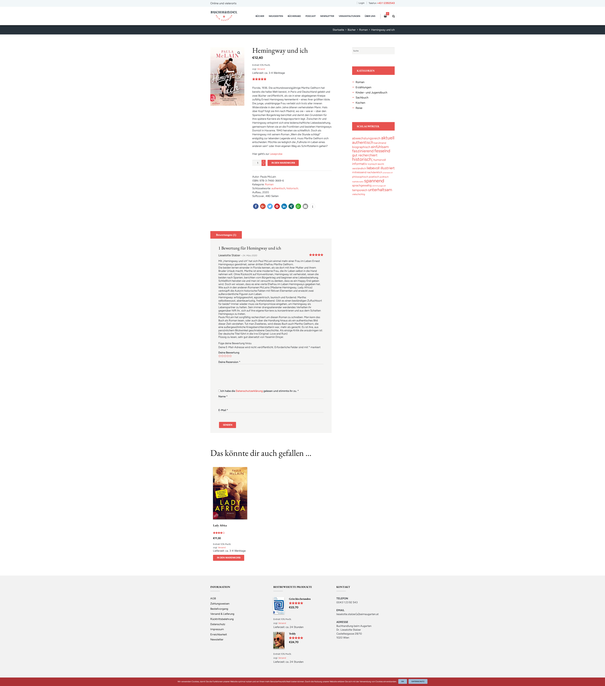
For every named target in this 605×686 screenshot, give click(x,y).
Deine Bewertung (228, 352)
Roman (363, 29)
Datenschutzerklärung (249, 390)
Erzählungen (363, 87)
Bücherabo (294, 16)
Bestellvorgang (219, 608)
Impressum (217, 629)
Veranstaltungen (349, 16)
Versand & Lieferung (222, 613)
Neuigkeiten (276, 16)
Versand (261, 69)
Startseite (338, 29)
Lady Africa (220, 525)
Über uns (370, 16)
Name (223, 396)
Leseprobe (276, 153)
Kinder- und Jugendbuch (371, 92)
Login (361, 3)
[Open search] (393, 16)
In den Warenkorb (283, 162)
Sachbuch (362, 97)
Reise (359, 107)
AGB (213, 598)
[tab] (226, 235)
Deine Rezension (229, 362)
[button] (256, 206)
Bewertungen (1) (226, 234)
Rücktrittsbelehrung (222, 619)
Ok (402, 681)
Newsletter (327, 16)
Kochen (360, 102)
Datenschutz (217, 624)
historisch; (292, 188)
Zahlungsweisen (219, 603)
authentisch (278, 188)
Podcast (310, 16)
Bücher (260, 16)
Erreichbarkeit (218, 634)
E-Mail (223, 410)
